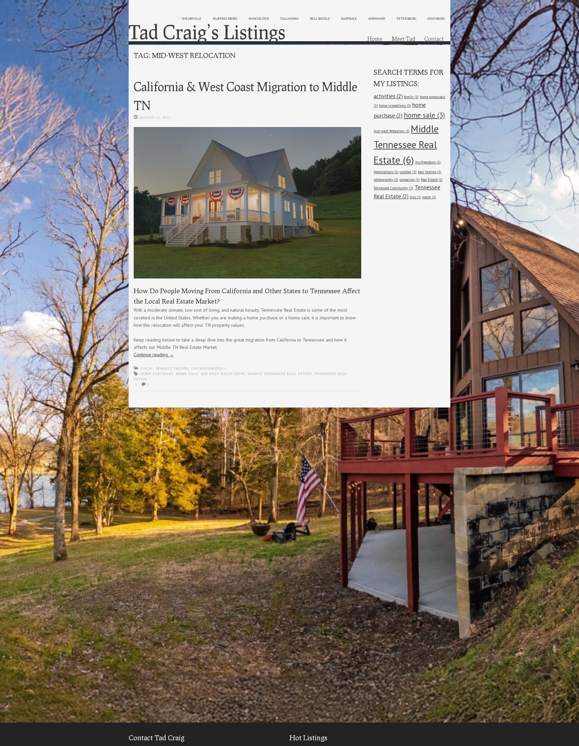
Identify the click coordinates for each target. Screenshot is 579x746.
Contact (434, 38)
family (411, 97)
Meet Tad (403, 38)
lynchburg (436, 18)
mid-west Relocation (223, 373)
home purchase (156, 373)
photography (386, 179)
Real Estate (432, 179)
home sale (187, 373)
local (147, 368)
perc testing (429, 172)
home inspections (395, 105)
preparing (409, 179)
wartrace (349, 18)
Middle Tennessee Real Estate (280, 373)
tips (415, 197)
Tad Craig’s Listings (207, 31)
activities (388, 96)
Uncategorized (207, 368)
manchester (259, 18)
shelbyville (191, 18)
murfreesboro (225, 18)
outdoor (408, 172)
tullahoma (289, 18)
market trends (172, 368)
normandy (376, 18)
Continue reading (154, 355)
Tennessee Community (393, 188)
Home (374, 38)
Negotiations (386, 172)
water (429, 197)
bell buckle (320, 18)
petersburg (406, 18)
